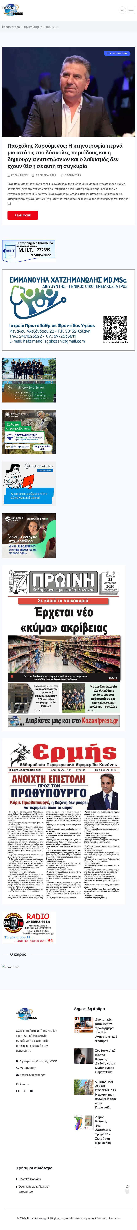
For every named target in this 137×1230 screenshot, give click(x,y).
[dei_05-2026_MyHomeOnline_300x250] (29, 483)
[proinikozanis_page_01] (63, 648)
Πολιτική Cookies (30, 1179)
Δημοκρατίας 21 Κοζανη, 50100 (38, 1061)
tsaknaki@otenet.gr (32, 1075)
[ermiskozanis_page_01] (63, 821)
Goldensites (113, 1218)
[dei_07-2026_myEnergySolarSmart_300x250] (29, 380)
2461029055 (28, 1068)
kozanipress (19, 175)
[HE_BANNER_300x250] (29, 535)
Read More (23, 215)
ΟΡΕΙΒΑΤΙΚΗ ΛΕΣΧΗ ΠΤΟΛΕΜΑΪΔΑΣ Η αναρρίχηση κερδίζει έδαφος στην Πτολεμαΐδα (105, 1094)
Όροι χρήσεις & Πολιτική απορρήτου (34, 1189)
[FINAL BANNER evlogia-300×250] (29, 432)
